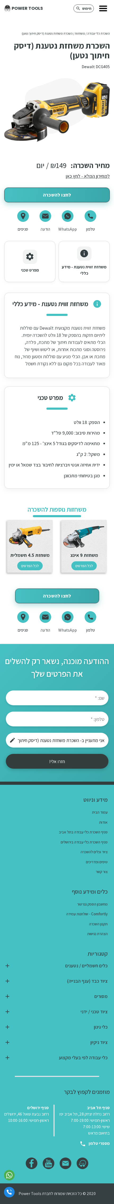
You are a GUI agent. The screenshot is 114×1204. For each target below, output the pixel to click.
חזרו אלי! (57, 761)
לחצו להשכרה (57, 195)
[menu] (103, 8)
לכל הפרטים (84, 565)
